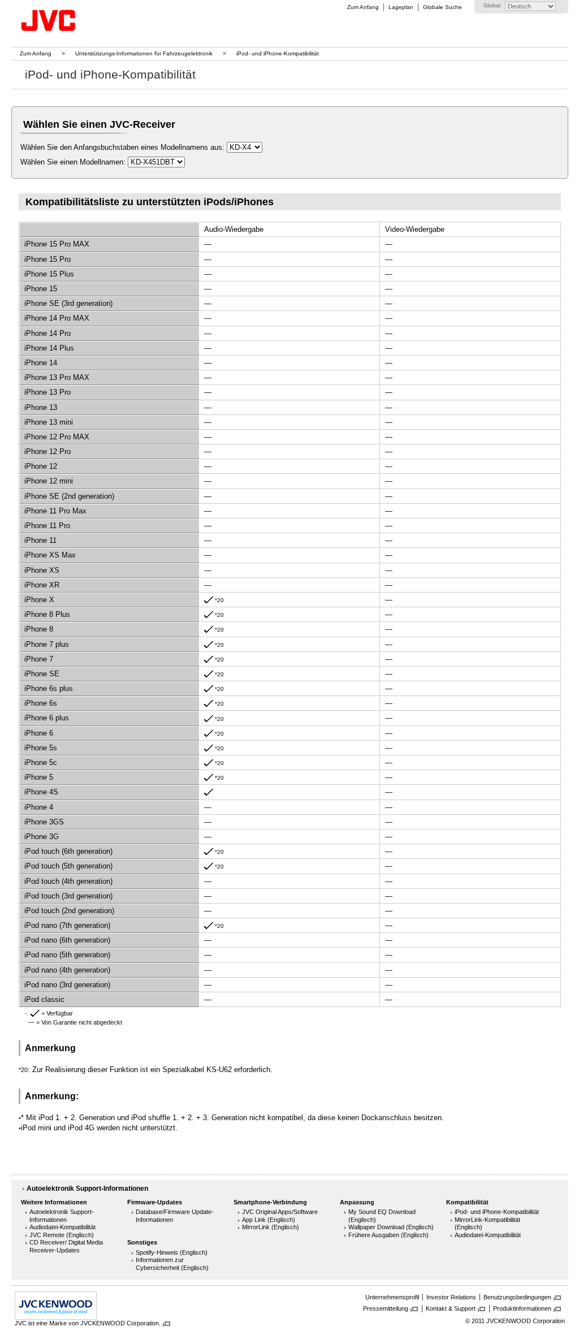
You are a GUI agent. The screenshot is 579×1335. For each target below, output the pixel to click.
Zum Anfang (363, 7)
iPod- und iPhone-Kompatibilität (497, 1211)
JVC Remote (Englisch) (61, 1235)
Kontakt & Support (451, 1308)
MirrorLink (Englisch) (270, 1227)
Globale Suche (442, 7)
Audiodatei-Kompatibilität (62, 1227)
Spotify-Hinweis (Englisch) (172, 1252)
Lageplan (400, 7)
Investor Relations (451, 1297)
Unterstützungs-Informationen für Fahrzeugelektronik (144, 53)
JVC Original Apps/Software (280, 1211)
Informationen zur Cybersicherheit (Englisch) (172, 1263)
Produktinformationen (522, 1308)
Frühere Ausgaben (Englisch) (388, 1235)
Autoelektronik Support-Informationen (87, 1188)
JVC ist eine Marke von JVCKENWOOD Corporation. (88, 1323)
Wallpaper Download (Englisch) (391, 1227)
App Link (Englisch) (268, 1219)
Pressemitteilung (385, 1308)
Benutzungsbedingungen (517, 1297)
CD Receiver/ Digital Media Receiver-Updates (66, 1246)
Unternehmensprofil (392, 1297)
